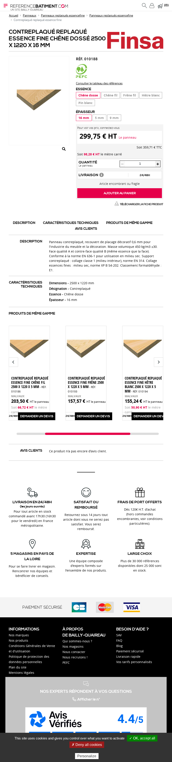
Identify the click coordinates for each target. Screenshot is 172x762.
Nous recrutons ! (75, 657)
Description (24, 223)
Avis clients (86, 229)
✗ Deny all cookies (87, 745)
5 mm (99, 118)
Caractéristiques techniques (71, 223)
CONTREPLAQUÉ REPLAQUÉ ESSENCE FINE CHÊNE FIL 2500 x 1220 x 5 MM (29, 384)
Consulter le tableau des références (99, 83)
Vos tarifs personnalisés (134, 662)
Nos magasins (73, 646)
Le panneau (127, 137)
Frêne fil (129, 95)
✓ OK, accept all (142, 738)
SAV (119, 635)
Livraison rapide (128, 656)
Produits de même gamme (129, 223)
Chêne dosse (88, 95)
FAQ (119, 640)
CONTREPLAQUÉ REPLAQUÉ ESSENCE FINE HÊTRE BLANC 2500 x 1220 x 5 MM (143, 385)
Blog (119, 646)
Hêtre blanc (151, 95)
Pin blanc (85, 103)
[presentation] (13, 362)
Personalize (86, 756)
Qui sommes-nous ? (77, 641)
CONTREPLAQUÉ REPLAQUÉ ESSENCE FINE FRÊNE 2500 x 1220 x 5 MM (86, 384)
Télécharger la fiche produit (141, 204)
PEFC (66, 662)
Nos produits (18, 640)
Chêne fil (110, 95)
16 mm (83, 118)
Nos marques (19, 635)
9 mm (114, 118)
